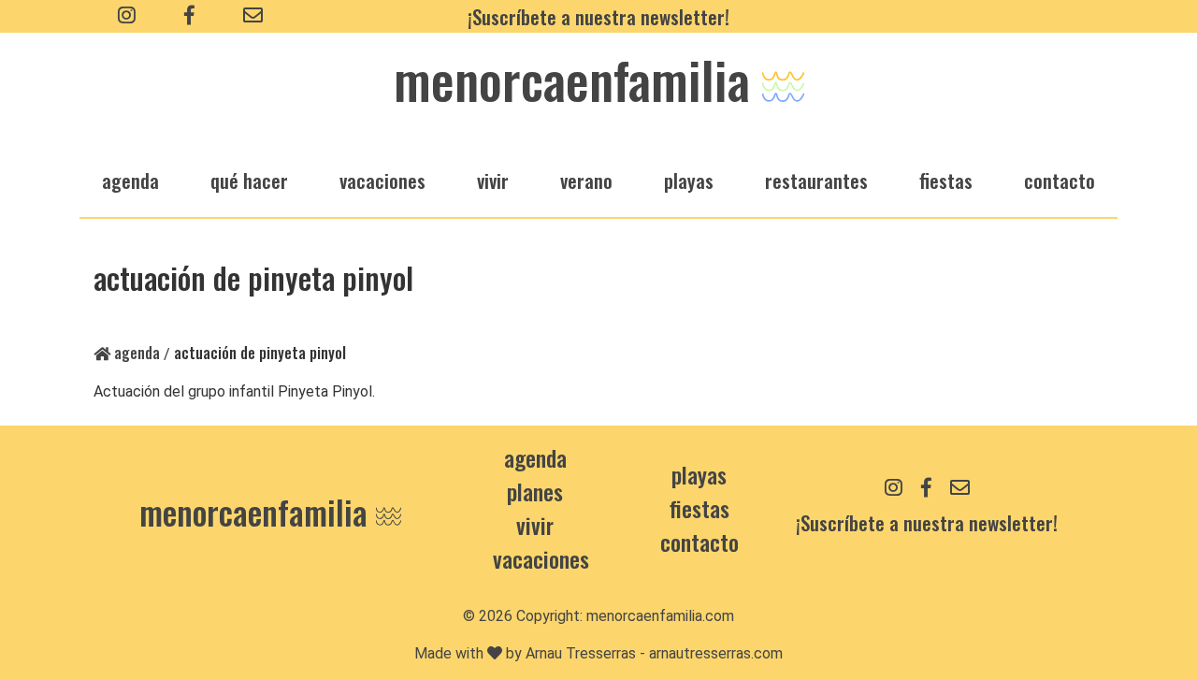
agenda (130, 180)
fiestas (946, 180)
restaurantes (816, 180)
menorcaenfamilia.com (660, 616)
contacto (699, 541)
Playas (699, 474)
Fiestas (699, 508)
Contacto (1059, 180)
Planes (535, 491)
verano (586, 180)
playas (689, 180)
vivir (493, 180)
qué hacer (249, 180)
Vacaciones (541, 558)
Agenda (135, 352)
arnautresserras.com (716, 653)
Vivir (535, 525)
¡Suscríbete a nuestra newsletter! (598, 16)
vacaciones (382, 180)
